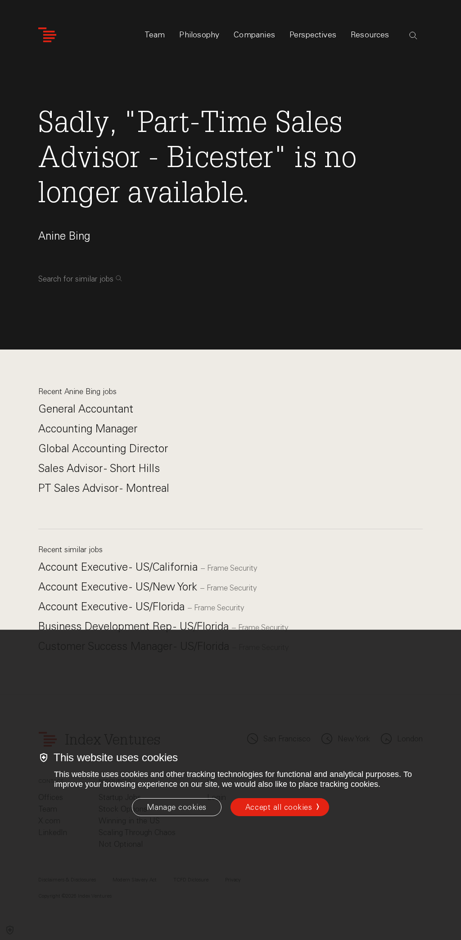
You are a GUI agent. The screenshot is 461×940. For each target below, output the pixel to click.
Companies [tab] (254, 35)
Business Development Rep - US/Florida (135, 626)
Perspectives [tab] (312, 35)
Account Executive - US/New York (119, 586)
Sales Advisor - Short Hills (99, 468)
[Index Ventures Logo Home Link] (47, 34)
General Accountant (85, 408)
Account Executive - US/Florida (113, 606)
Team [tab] (155, 35)
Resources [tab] (370, 35)
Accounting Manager (87, 428)
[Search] (413, 36)
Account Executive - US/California (119, 566)
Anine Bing (64, 235)
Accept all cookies (278, 807)
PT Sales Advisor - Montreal (103, 488)
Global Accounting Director (103, 448)
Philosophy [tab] (199, 35)
